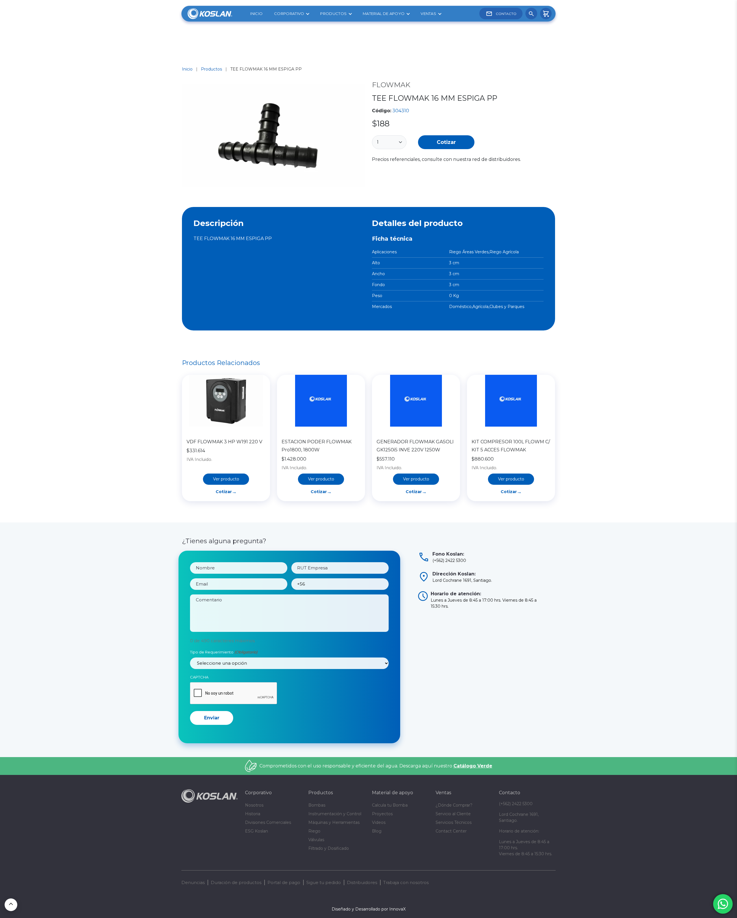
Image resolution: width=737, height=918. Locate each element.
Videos (378, 822)
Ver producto (226, 479)
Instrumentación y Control (334, 813)
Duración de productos (236, 882)
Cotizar (446, 142)
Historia (252, 813)
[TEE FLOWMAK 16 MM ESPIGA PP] (273, 137)
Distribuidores (362, 882)
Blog (376, 831)
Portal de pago (283, 882)
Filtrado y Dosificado (328, 848)
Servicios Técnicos (454, 822)
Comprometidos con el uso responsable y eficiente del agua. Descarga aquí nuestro (375, 766)
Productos (333, 13)
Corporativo (289, 13)
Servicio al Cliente (453, 813)
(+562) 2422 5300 (516, 803)
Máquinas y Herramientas (334, 822)
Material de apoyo (383, 13)
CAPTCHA (199, 677)
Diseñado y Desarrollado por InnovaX (369, 909)
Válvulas (316, 839)
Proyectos (382, 813)
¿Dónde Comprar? (454, 805)
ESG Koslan (256, 831)
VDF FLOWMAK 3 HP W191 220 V (224, 441)
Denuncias (193, 882)
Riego (314, 831)
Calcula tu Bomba (390, 805)
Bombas (316, 805)
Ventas (428, 13)
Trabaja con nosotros (406, 882)
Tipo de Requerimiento (223, 652)
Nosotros (254, 805)
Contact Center (451, 831)
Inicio (256, 13)
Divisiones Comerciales (268, 822)
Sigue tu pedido (323, 882)
